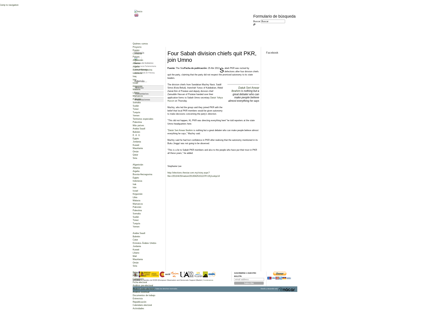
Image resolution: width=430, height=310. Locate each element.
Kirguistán (137, 86)
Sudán (136, 106)
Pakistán (137, 99)
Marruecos (138, 96)
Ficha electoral (140, 282)
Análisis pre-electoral (143, 285)
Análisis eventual (141, 292)
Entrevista (138, 298)
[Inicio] (138, 11)
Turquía (136, 112)
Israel (135, 83)
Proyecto (137, 47)
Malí (135, 256)
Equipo (136, 50)
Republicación (139, 302)
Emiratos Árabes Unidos (144, 243)
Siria (135, 158)
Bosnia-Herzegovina (142, 70)
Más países (138, 125)
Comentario (138, 279)
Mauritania (138, 148)
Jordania (137, 141)
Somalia (137, 102)
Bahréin (136, 132)
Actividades (138, 308)
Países (136, 56)
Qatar (135, 154)
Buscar (257, 21)
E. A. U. (136, 135)
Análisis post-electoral (143, 289)
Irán (134, 79)
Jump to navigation (9, 5)
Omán (136, 151)
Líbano (136, 92)
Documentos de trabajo (144, 295)
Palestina (137, 122)
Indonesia (137, 73)
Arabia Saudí (139, 128)
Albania (136, 63)
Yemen (136, 115)
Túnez (136, 109)
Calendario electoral (142, 305)
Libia (135, 197)
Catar (135, 239)
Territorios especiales (143, 119)
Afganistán (138, 60)
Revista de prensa (141, 272)
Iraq (134, 76)
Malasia (136, 89)
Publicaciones (139, 275)
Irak (134, 184)
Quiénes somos (140, 43)
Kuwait (136, 145)
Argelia (136, 66)
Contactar (137, 53)
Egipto (136, 138)
